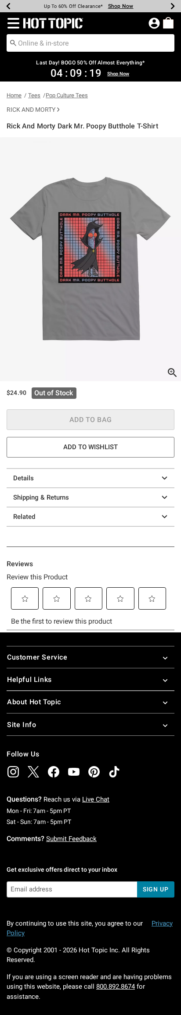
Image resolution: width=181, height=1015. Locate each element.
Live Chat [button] (95, 799)
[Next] (172, 6)
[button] (12, 23)
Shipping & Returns (41, 497)
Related (24, 517)
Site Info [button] (21, 724)
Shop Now (121, 6)
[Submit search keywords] (13, 42)
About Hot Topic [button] (34, 702)
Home (14, 95)
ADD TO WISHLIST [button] (90, 447)
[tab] (90, 259)
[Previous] (8, 6)
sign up (156, 889)
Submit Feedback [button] (71, 839)
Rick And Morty (31, 109)
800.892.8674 (115, 986)
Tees (34, 95)
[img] (13, 771)
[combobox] (90, 43)
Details (23, 478)
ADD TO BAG (90, 419)
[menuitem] (168, 22)
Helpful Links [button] (29, 679)
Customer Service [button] (37, 657)
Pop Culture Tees (67, 95)
